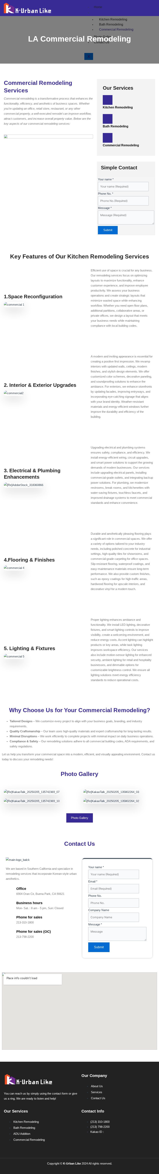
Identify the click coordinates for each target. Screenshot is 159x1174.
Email (92, 881)
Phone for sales (29, 917)
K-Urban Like (72, 1163)
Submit (107, 230)
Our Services (103, 12)
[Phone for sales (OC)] (9, 934)
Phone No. (105, 193)
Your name (106, 179)
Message (105, 208)
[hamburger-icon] (151, 6)
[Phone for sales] (9, 919)
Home (98, 7)
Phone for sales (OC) (33, 932)
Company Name (98, 910)
